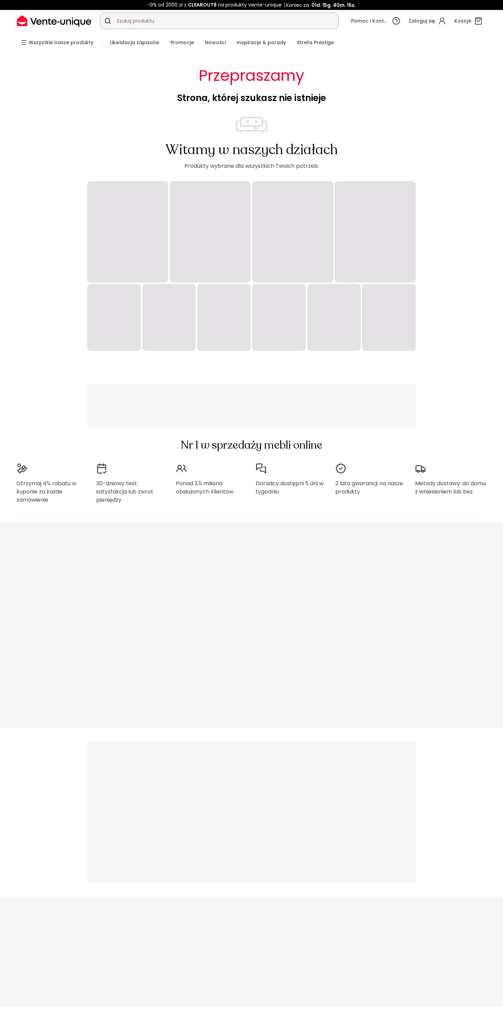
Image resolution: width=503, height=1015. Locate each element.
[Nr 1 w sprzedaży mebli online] (54, 20)
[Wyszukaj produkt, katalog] (107, 20)
